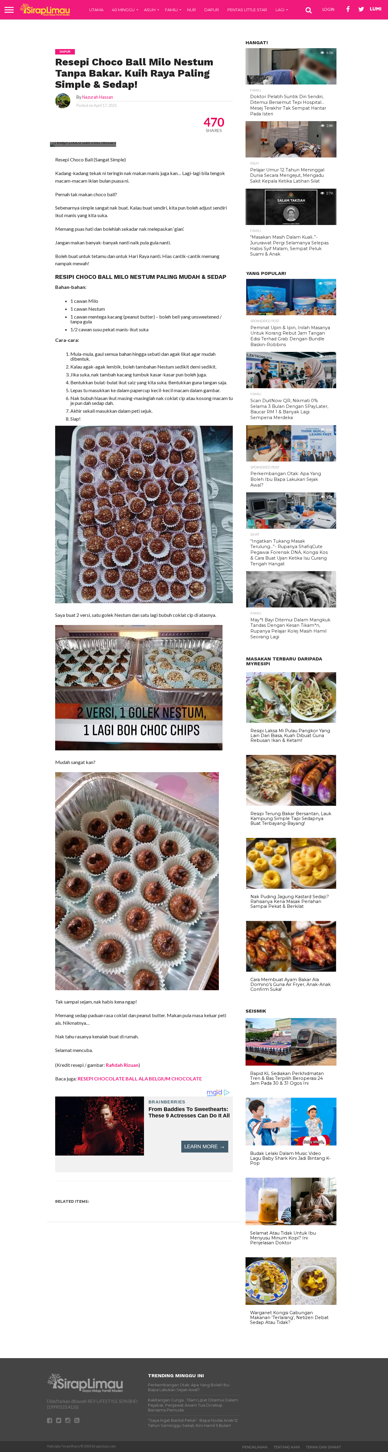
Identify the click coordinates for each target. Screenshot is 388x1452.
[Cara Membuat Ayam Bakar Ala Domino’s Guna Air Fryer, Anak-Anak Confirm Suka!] (291, 970)
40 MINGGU (123, 9)
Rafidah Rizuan (122, 1065)
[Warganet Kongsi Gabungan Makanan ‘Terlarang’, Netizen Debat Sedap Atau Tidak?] (291, 1303)
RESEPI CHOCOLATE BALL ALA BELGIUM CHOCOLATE (140, 1078)
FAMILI (171, 9)
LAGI (280, 9)
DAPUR (211, 9)
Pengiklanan (254, 1447)
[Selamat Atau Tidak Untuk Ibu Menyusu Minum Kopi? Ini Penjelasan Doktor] (291, 1223)
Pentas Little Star (247, 9)
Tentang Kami (286, 1447)
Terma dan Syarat (323, 1447)
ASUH (150, 9)
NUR (191, 9)
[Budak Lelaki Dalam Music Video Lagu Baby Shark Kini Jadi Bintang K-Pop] (291, 1144)
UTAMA (96, 9)
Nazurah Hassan (97, 97)
